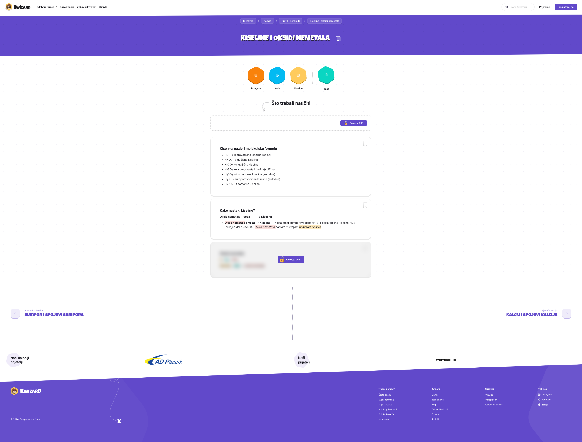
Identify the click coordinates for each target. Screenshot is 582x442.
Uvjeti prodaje (385, 404)
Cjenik (434, 394)
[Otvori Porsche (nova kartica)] (446, 360)
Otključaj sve (292, 259)
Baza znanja (437, 399)
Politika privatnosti (387, 409)
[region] (291, 123)
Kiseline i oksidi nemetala (324, 20)
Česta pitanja (384, 394)
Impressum (383, 419)
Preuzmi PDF (358, 124)
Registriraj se (566, 6)
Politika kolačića (386, 414)
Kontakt (435, 419)
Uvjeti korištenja (386, 399)
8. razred (248, 20)
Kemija (267, 20)
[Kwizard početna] (17, 7)
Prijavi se (489, 394)
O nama (435, 414)
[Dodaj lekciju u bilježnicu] (338, 39)
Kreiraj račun (491, 399)
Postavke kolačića (494, 404)
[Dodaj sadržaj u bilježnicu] (365, 143)
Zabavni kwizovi (439, 409)
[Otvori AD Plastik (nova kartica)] (164, 360)
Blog (433, 404)
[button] (47, 7)
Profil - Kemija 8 (291, 20)
